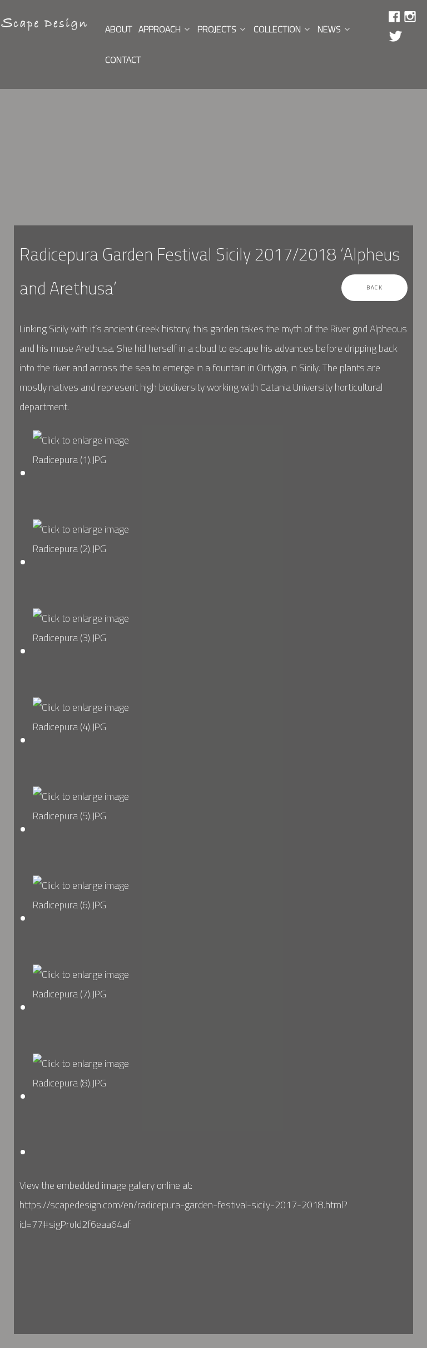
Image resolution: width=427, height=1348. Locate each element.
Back (374, 287)
